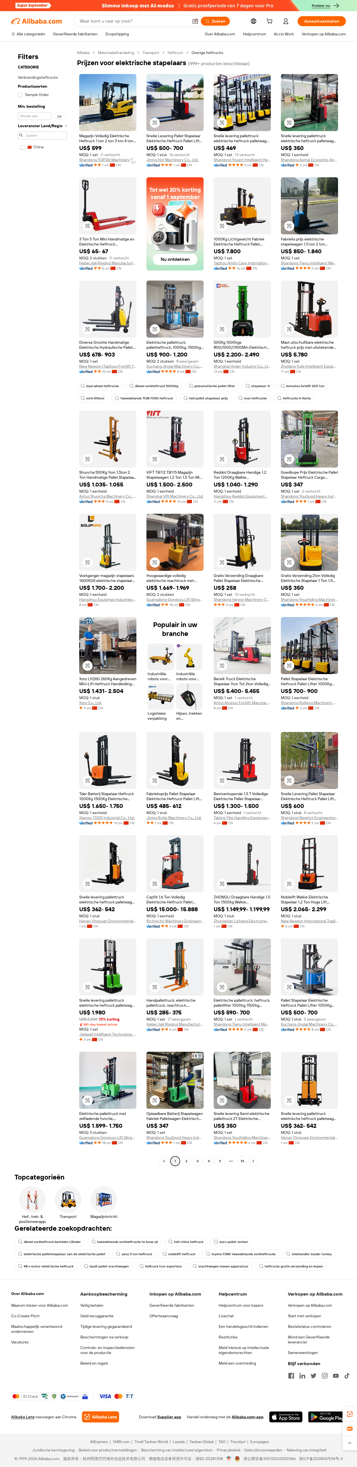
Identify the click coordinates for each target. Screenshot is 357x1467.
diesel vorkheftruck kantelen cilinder (52, 1242)
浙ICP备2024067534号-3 (321, 1458)
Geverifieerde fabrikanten (171, 1305)
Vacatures (20, 1342)
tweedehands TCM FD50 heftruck (146, 398)
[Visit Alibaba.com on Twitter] (313, 1375)
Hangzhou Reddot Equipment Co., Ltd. (242, 496)
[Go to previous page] (164, 1161)
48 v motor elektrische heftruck (48, 1266)
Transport (151, 52)
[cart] (270, 22)
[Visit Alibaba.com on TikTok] (347, 1375)
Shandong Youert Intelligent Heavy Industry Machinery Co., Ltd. (242, 160)
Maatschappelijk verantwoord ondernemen (36, 1329)
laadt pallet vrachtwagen (109, 1266)
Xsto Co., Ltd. (90, 703)
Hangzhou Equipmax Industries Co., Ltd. (107, 599)
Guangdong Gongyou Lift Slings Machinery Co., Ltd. (175, 599)
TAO (222, 1441)
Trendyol (237, 1441)
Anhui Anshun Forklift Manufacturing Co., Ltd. (242, 703)
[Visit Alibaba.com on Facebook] (291, 1375)
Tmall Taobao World (151, 1441)
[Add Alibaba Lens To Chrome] (100, 1416)
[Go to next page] (253, 1161)
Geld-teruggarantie (97, 1316)
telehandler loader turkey (312, 1254)
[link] (349, 1414)
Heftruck (175, 52)
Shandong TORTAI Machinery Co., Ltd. (107, 160)
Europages (259, 1441)
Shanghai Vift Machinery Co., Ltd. (174, 496)
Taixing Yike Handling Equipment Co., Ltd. (242, 817)
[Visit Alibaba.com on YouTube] (335, 1375)
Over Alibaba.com (27, 1293)
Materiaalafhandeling (116, 52)
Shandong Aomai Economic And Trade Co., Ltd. (309, 160)
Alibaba (83, 52)
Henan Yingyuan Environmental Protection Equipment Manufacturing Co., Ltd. (107, 921)
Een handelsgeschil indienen (243, 1326)
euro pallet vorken (233, 1242)
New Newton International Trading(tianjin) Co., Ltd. (309, 921)
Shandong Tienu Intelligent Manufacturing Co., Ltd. (309, 263)
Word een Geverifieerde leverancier (309, 1339)
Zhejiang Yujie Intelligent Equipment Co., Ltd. (309, 366)
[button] (195, 21)
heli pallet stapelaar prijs (208, 398)
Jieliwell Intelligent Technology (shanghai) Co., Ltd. (107, 1034)
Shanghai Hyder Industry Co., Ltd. (242, 366)
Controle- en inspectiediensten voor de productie (107, 1350)
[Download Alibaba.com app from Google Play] (327, 1416)
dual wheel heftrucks (102, 386)
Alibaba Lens (23, 1417)
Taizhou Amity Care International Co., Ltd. (242, 263)
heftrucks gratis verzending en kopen (294, 1266)
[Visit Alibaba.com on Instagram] (324, 1375)
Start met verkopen (304, 1316)
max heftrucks (255, 398)
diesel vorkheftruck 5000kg (156, 386)
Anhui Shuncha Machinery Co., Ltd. (107, 496)
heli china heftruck (188, 1242)
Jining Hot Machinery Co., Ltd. (172, 160)
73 (242, 1161)
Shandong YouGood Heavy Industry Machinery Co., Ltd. (309, 496)
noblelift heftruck (181, 1254)
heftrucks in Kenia (297, 398)
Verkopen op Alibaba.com (310, 1305)
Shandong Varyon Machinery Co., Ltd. (242, 599)
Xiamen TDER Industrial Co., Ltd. (106, 817)
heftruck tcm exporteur (163, 1266)
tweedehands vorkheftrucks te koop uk (127, 1242)
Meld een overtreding (237, 1363)
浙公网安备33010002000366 (269, 1458)
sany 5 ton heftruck (137, 1254)
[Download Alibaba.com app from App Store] (286, 1416)
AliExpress (99, 1441)
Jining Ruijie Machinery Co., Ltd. (173, 817)
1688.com (121, 1441)
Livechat (226, 1316)
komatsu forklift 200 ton (305, 386)
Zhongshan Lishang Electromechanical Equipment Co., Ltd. (242, 921)
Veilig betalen (91, 1305)
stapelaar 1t (260, 386)
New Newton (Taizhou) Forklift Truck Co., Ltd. (107, 366)
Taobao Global (201, 1441)
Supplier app (169, 1417)
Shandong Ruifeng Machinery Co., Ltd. (309, 703)
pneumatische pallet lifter (214, 386)
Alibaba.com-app (248, 1417)
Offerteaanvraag (163, 1316)
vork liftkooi (95, 398)
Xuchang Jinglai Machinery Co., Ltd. (175, 366)
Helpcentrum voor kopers (241, 1305)
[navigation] (42, 607)
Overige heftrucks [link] (207, 52)
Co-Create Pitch (25, 1316)
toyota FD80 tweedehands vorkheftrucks (243, 1254)
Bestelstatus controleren (309, 1326)
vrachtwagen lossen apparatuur (223, 1266)
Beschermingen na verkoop (104, 1337)
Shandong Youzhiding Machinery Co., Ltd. (309, 599)
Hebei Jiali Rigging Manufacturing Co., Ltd (107, 263)
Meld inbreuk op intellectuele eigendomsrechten (244, 1350)
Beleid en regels (94, 1363)
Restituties (228, 1337)
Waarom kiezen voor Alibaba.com (39, 1305)
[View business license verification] (228, 1458)
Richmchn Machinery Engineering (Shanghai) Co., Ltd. (175, 921)
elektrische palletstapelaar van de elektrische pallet (64, 1254)
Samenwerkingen (303, 1352)
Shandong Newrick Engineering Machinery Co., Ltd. (309, 817)
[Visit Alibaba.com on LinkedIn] (302, 1375)
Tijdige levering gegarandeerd (106, 1326)
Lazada (179, 1441)
